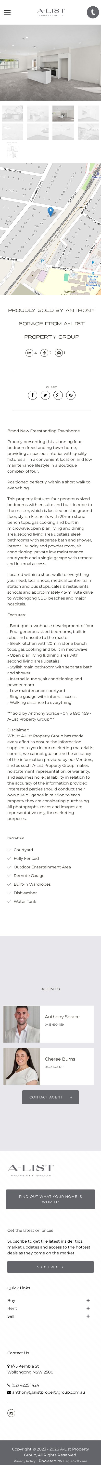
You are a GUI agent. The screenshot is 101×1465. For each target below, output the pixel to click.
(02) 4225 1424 (25, 1385)
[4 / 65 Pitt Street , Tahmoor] (50, 63)
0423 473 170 (54, 1067)
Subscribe (48, 1267)
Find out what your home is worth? (50, 1199)
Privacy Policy (25, 1461)
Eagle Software (75, 1461)
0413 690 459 (54, 1024)
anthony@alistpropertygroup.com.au (48, 1392)
